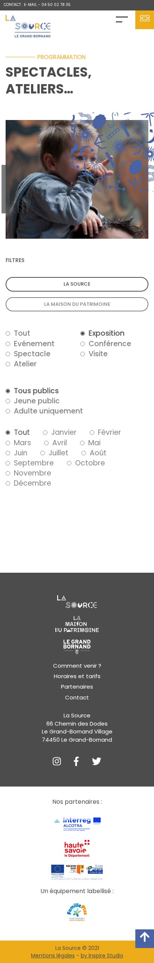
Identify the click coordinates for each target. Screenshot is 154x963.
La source (77, 283)
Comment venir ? (77, 666)
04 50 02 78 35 (56, 4)
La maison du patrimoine (77, 304)
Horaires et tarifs (77, 676)
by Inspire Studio (102, 955)
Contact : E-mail (20, 4)
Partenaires (77, 686)
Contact (77, 697)
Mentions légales (53, 955)
